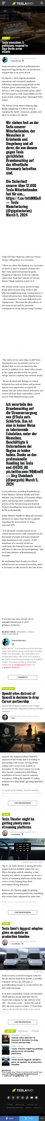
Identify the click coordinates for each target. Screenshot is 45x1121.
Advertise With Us (14, 1108)
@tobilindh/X (40, 53)
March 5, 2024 (17, 215)
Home (10, 1104)
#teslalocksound (31, 1074)
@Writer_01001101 (12, 667)
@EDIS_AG (20, 467)
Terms (28, 1108)
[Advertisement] (22, 238)
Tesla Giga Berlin (10, 634)
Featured (22, 632)
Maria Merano (16, 61)
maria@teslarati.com (22, 665)
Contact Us (32, 1104)
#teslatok (19, 1074)
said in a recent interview (19, 996)
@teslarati (6, 1070)
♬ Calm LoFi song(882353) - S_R (15, 1076)
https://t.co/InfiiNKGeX (23, 198)
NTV (12, 525)
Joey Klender (16, 834)
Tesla (31, 632)
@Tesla (17, 417)
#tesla (12, 1074)
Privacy (37, 1108)
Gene (13, 718)
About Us (20, 1104)
